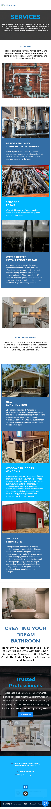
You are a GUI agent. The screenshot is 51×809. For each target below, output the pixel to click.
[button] (48, 5)
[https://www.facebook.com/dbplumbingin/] (25, 787)
